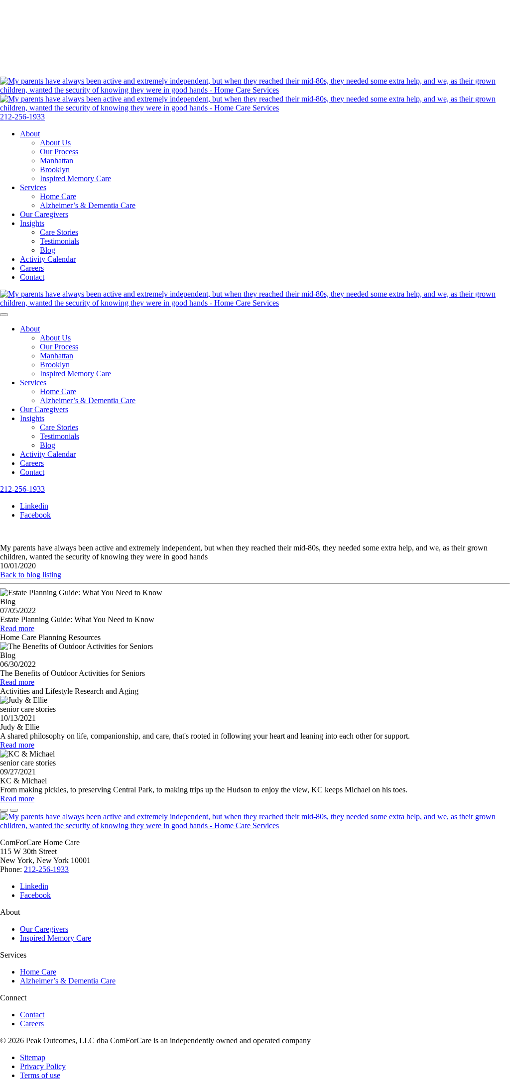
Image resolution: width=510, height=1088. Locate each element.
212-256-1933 (22, 116)
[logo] (255, 303)
